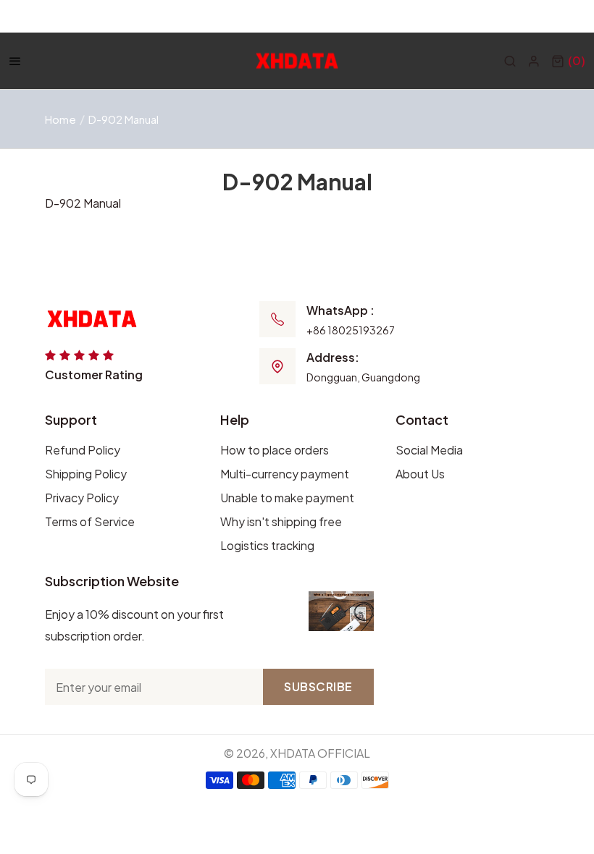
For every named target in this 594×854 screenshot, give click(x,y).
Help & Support (544, 16)
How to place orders (274, 449)
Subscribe (318, 686)
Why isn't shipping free (281, 521)
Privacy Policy (82, 497)
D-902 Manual (83, 203)
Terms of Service (90, 521)
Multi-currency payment (284, 473)
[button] (568, 60)
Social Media (429, 449)
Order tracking (442, 16)
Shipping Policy (86, 473)
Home (60, 119)
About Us (420, 473)
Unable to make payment (287, 497)
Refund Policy (82, 449)
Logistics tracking (267, 545)
